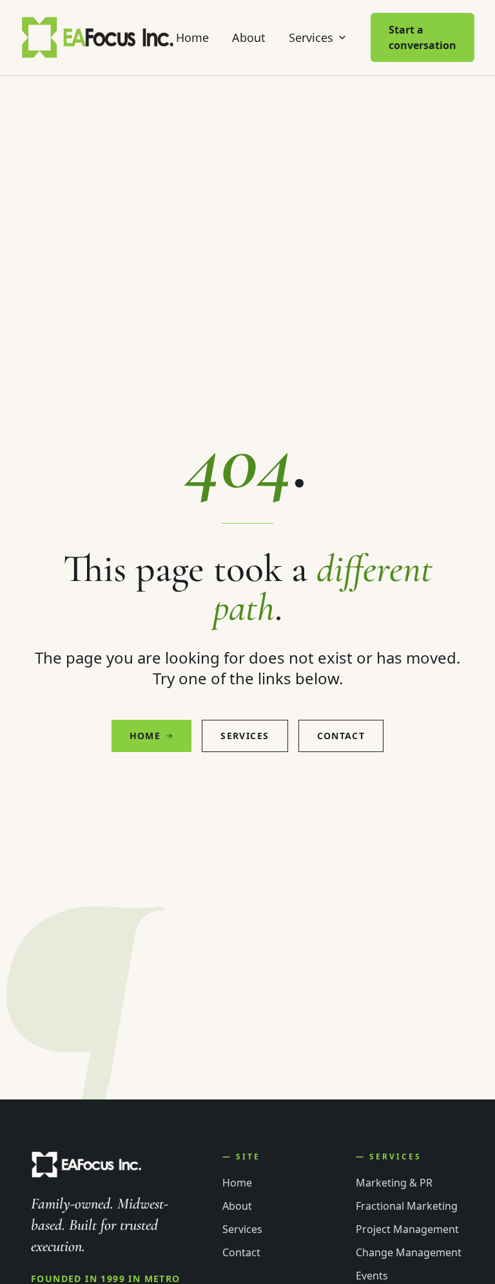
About (249, 37)
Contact (341, 735)
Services (311, 37)
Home (192, 37)
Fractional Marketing (407, 1206)
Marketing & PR (394, 1183)
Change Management (408, 1252)
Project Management (407, 1229)
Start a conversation (422, 37)
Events (372, 1276)
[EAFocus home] (98, 37)
